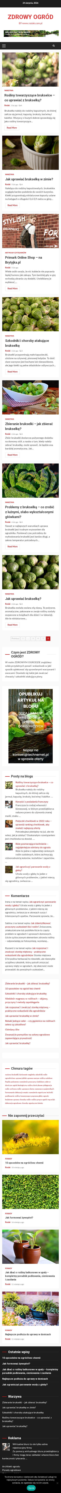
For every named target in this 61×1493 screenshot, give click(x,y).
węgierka (31, 1075)
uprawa (16, 1100)
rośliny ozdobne (46, 1078)
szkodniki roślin (41, 1075)
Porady (8, 1159)
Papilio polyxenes (12, 1082)
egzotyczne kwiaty (36, 1103)
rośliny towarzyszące (23, 1096)
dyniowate (23, 1075)
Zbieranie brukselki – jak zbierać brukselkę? (30, 397)
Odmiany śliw (12, 1029)
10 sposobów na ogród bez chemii (22, 988)
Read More (12, 128)
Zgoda (31, 1488)
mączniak (51, 1100)
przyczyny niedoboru (36, 1082)
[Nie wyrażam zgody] (57, 1483)
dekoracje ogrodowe (13, 1103)
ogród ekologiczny (20, 1085)
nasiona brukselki (12, 1075)
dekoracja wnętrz (21, 1092)
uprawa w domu (28, 1089)
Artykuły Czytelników (15, 253)
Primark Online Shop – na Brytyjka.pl (30, 231)
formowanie (10, 1092)
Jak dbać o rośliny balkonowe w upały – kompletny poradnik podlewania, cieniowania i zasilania (30, 1247)
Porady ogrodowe (11, 1470)
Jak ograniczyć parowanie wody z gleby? (25, 1384)
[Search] (54, 46)
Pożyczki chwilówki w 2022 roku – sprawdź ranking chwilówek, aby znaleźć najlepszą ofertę (34, 824)
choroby (25, 1103)
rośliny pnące (36, 1100)
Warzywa (8, 90)
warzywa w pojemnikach (44, 1089)
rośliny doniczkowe (35, 1085)
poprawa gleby (37, 1096)
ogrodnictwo (10, 1078)
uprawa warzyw (33, 1078)
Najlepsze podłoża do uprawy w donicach (30, 1309)
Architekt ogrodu (11, 1466)
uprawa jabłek (21, 1078)
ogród (44, 1100)
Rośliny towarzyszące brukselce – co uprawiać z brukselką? (30, 69)
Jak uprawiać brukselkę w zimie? (30, 153)
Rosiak (7, 105)
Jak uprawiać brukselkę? (30, 572)
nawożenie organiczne (37, 1092)
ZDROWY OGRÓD (30, 17)
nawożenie (23, 1082)
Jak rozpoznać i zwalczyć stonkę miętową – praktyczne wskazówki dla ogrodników (26, 952)
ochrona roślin (15, 1089)
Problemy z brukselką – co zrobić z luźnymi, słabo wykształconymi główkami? (30, 480)
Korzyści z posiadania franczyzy (32, 802)
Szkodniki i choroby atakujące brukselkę (30, 314)
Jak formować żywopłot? (30, 1192)
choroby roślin (25, 1100)
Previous (15, 639)
